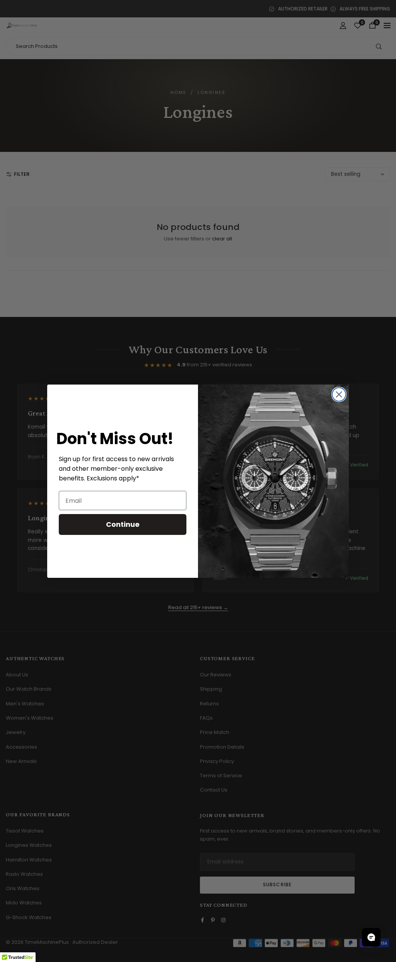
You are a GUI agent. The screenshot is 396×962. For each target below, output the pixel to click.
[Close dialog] (339, 394)
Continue (123, 524)
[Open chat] (371, 937)
